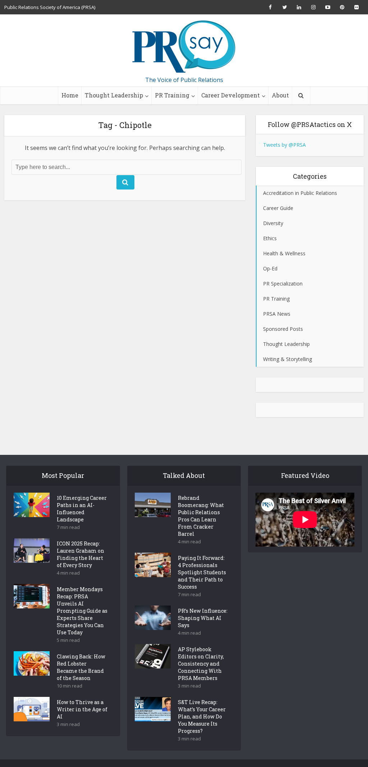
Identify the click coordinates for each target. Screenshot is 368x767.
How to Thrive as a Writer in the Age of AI (82, 709)
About (280, 95)
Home (69, 95)
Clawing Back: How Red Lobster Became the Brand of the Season (81, 667)
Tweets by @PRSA (284, 144)
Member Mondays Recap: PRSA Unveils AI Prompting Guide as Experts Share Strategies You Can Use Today (82, 611)
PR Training (172, 95)
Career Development (230, 95)
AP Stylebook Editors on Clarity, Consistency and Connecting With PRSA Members (201, 663)
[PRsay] (184, 47)
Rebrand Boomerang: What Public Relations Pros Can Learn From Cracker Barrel (201, 515)
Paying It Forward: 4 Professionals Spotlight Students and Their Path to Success (202, 572)
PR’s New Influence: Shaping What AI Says (202, 618)
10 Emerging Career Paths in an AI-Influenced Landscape (82, 508)
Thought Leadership (114, 95)
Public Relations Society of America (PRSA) (49, 7)
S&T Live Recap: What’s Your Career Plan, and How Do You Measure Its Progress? (202, 716)
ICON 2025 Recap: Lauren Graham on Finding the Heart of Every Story (80, 554)
